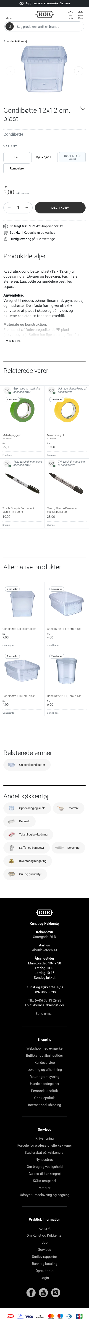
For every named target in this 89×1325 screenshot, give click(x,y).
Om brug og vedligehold (45, 1167)
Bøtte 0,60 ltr (44, 157)
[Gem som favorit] (83, 107)
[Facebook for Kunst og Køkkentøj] (31, 1292)
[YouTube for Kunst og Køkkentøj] (44, 1292)
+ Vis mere (12, 341)
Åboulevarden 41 (44, 950)
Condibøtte (13, 134)
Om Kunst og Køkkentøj (44, 1235)
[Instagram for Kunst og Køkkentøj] (55, 1292)
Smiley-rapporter (44, 1257)
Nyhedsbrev (44, 1160)
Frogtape (7, 455)
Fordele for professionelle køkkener (44, 1145)
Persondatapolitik (44, 1091)
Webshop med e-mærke (44, 1048)
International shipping (44, 1105)
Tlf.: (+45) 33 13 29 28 (44, 1000)
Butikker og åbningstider (44, 1055)
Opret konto (45, 1271)
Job (44, 1242)
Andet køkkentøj (17, 41)
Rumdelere (17, 168)
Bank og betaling (44, 1264)
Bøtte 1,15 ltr (72, 157)
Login (44, 1278)
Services (44, 1250)
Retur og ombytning (44, 1077)
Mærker (44, 1188)
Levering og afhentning (44, 1070)
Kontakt (44, 1228)
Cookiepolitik (44, 1098)
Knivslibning (44, 1138)
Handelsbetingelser (44, 1084)
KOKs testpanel (44, 1181)
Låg (16, 157)
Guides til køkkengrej (45, 1174)
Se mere (65, 3)
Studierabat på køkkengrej (44, 1153)
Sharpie (6, 525)
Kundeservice (44, 1063)
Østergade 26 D (44, 937)
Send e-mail (44, 1014)
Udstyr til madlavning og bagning (44, 1195)
